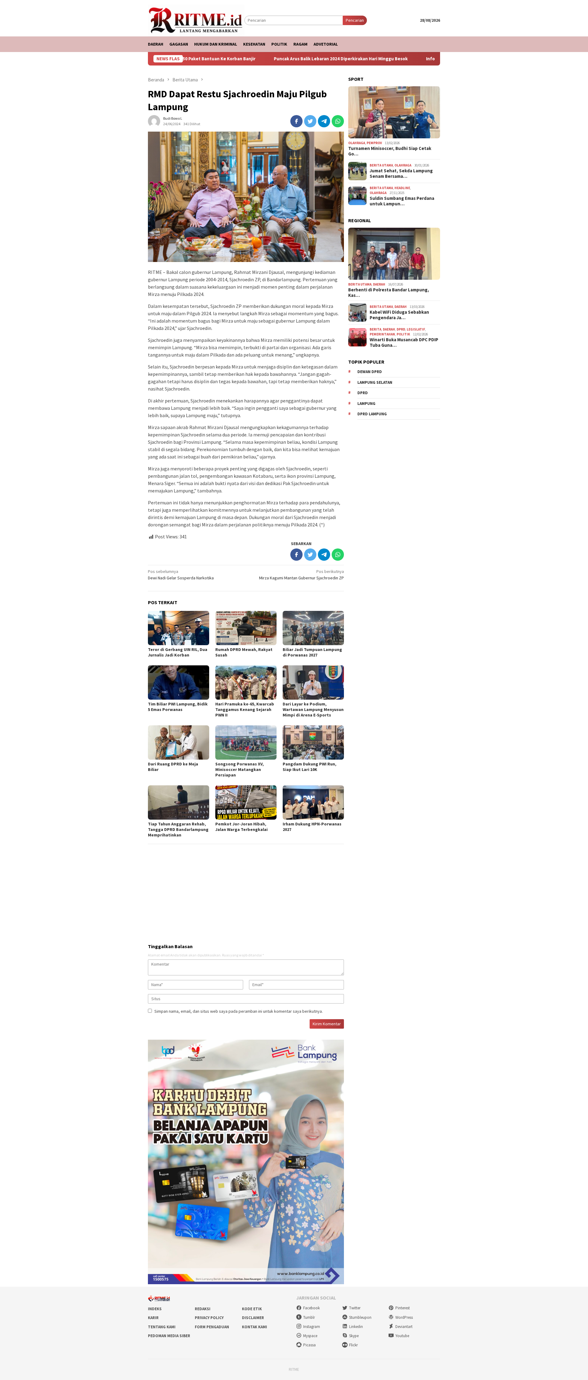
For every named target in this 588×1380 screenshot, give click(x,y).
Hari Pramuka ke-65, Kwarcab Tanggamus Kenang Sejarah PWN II (244, 709)
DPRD (401, 329)
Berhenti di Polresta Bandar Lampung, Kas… (388, 292)
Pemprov (374, 143)
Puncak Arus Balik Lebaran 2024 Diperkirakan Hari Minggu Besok (288, 59)
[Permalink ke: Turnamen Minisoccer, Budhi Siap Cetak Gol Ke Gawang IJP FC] (394, 112)
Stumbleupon (360, 1317)
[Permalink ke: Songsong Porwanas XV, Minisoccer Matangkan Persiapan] (246, 742)
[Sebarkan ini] (296, 121)
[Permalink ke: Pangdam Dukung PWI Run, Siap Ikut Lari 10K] (313, 742)
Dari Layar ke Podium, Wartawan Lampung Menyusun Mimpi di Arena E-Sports (313, 709)
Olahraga (356, 143)
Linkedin (356, 1326)
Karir (153, 1317)
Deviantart (404, 1326)
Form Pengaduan (212, 1327)
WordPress (404, 1317)
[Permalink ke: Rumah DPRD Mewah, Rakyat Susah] (246, 628)
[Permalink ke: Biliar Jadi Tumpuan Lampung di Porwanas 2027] (313, 628)
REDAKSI (202, 1308)
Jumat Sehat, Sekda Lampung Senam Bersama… (401, 173)
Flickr (353, 1345)
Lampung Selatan (374, 382)
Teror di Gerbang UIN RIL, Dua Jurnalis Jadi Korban (177, 652)
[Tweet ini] (310, 121)
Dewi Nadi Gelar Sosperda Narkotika (181, 575)
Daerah (379, 284)
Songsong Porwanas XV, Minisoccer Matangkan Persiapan (239, 769)
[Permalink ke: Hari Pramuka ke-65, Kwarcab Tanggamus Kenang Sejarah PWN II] (246, 682)
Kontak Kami (254, 1327)
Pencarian (355, 20)
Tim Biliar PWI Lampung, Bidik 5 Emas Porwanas (178, 706)
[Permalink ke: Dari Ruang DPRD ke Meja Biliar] (178, 742)
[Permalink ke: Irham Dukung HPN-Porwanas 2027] (313, 802)
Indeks (155, 1308)
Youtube (402, 1335)
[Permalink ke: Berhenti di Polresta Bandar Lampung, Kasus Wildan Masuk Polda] (394, 254)
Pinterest (402, 1308)
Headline (402, 188)
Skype (354, 1335)
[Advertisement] (246, 891)
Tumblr (309, 1317)
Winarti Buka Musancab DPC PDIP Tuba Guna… (404, 342)
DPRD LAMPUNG (372, 414)
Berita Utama (381, 165)
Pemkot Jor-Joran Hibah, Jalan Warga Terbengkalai (241, 826)
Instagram (311, 1326)
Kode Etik (252, 1308)
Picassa (309, 1345)
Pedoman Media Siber (169, 1335)
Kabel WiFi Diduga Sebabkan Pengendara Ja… (399, 314)
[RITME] (196, 20)
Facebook (311, 1308)
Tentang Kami (161, 1327)
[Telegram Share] (324, 121)
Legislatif (416, 329)
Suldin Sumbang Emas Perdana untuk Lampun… (402, 201)
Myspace (310, 1335)
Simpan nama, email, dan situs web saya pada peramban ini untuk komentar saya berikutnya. (238, 1011)
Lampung (366, 403)
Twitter (354, 1308)
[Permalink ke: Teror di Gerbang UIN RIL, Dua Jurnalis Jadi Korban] (178, 628)
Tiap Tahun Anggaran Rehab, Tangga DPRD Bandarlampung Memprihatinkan (178, 829)
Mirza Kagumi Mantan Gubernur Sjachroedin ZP (301, 575)
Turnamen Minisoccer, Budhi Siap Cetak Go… (389, 151)
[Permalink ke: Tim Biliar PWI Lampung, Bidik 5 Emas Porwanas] (178, 682)
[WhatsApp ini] (338, 121)
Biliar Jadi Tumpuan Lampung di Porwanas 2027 (312, 652)
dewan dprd (369, 371)
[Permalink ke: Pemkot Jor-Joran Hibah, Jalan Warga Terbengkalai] (246, 802)
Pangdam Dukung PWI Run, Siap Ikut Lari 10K (309, 766)
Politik (403, 334)
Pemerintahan (382, 334)
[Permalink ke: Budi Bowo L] (154, 120)
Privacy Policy (209, 1317)
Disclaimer (253, 1317)
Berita (375, 329)
